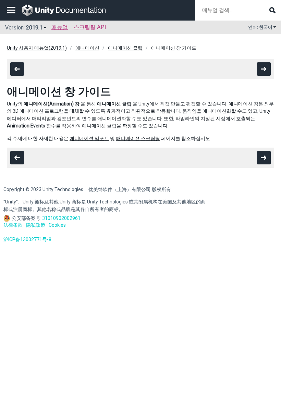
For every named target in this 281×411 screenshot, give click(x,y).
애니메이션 (87, 48)
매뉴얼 (59, 27)
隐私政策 (35, 225)
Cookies (57, 225)
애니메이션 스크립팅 (138, 138)
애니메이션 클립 (125, 48)
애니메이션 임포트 (89, 138)
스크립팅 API (90, 27)
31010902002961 (61, 218)
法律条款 (13, 225)
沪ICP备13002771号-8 (27, 239)
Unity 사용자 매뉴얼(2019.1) (37, 48)
